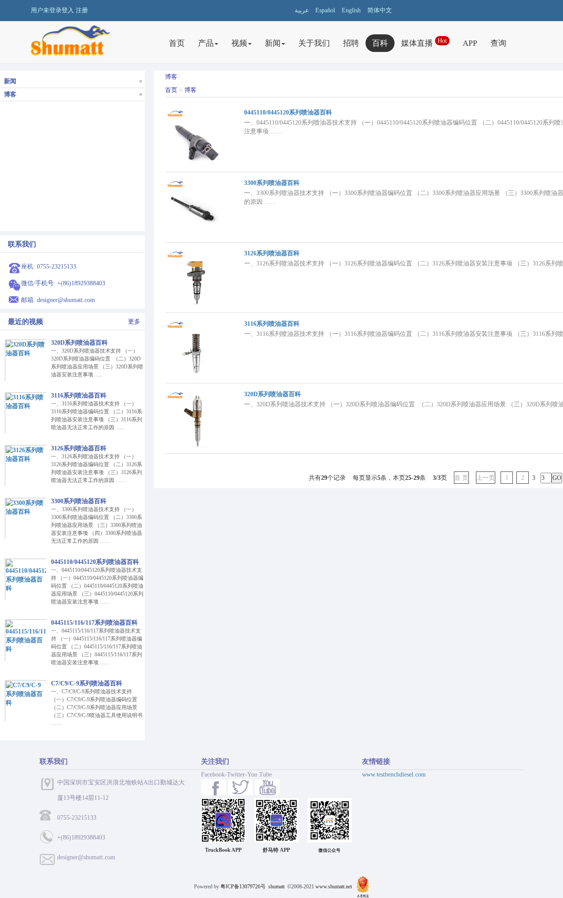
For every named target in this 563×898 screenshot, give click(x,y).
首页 (177, 43)
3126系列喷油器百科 (272, 253)
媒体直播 (424, 42)
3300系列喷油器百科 (272, 183)
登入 (68, 10)
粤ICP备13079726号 (243, 886)
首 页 (461, 478)
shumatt (277, 886)
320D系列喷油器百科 (272, 394)
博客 (190, 90)
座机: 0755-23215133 (48, 266)
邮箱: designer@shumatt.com (58, 300)
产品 (206, 43)
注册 (82, 10)
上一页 (485, 478)
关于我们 (314, 43)
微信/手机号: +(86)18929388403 (63, 283)
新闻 (273, 43)
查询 (498, 43)
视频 (239, 43)
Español (325, 10)
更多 (134, 321)
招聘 (351, 43)
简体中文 (379, 10)
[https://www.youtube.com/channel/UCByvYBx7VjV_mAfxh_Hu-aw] (213, 787)
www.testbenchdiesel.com (394, 774)
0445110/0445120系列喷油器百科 (288, 112)
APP (470, 43)
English (351, 10)
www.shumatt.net (333, 886)
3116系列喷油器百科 (272, 323)
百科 (380, 43)
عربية (302, 10)
